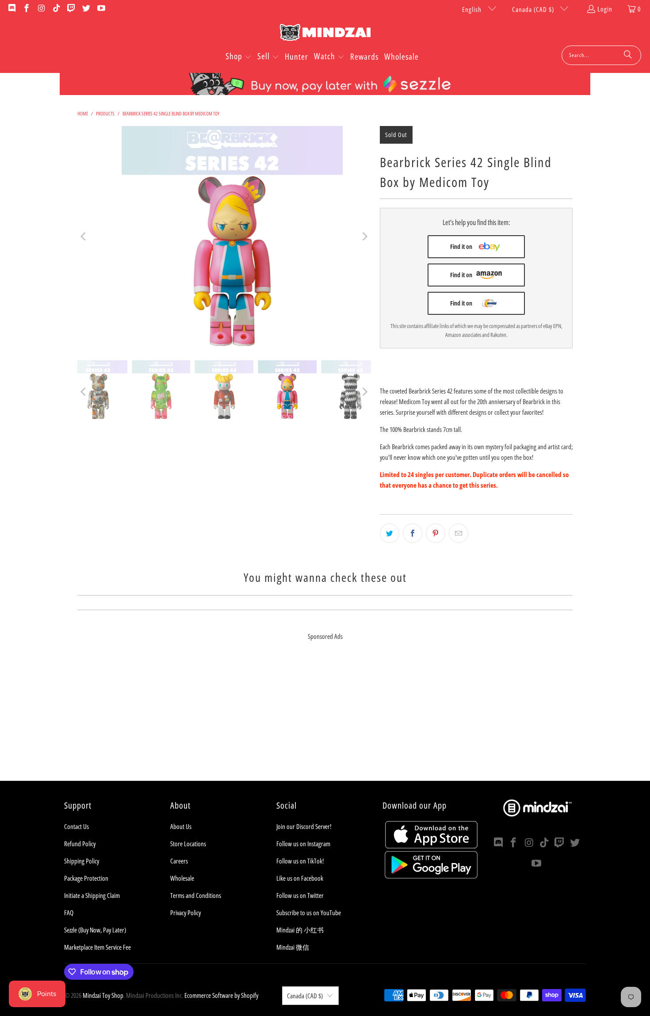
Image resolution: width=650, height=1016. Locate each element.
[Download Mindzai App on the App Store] (431, 845)
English (472, 9)
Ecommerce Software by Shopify (221, 995)
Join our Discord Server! (303, 826)
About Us (180, 826)
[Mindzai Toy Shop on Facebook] (26, 8)
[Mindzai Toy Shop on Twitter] (85, 8)
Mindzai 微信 (292, 947)
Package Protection (86, 878)
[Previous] (84, 236)
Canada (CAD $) (534, 9)
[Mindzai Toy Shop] (325, 34)
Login (604, 8)
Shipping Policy (81, 860)
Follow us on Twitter (300, 895)
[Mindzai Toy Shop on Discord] (11, 8)
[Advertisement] (325, 719)
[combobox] (601, 55)
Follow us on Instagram (303, 843)
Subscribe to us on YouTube (308, 912)
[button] (239, 57)
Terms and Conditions (195, 895)
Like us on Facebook (299, 878)
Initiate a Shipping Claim (92, 895)
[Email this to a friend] (458, 533)
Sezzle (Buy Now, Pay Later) (95, 929)
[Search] (628, 55)
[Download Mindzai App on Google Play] (431, 875)
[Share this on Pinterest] (435, 533)
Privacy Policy (185, 912)
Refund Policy (80, 843)
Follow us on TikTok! (300, 860)
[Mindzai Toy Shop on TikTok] (56, 8)
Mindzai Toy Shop (103, 995)
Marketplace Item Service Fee (97, 947)
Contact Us (76, 826)
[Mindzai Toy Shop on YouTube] (100, 8)
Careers (179, 860)
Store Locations (188, 843)
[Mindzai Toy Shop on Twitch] (71, 8)
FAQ (68, 912)
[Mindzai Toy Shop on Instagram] (41, 8)
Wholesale (182, 878)
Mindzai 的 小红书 (300, 929)
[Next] (364, 236)
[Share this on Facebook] (412, 533)
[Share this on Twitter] (389, 533)
